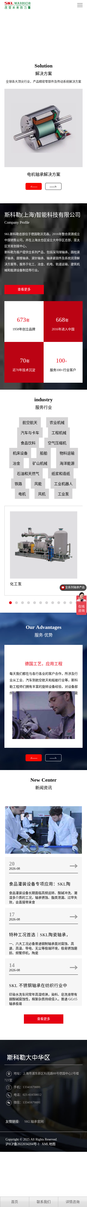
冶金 (16, 463)
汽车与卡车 (30, 433)
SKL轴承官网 (34, 1121)
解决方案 (43, 73)
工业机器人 (63, 484)
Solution (43, 66)
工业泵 (63, 494)
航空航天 (30, 423)
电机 (22, 494)
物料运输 (67, 453)
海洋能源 (67, 463)
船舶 (43, 453)
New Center (43, 780)
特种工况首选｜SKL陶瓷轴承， (40, 935)
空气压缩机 (57, 443)
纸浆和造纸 (61, 474)
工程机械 (59, 433)
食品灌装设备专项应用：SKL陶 (40, 884)
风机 (41, 494)
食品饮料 (28, 443)
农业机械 (57, 423)
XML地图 (48, 1144)
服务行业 (43, 407)
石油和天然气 (28, 474)
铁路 (18, 484)
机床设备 (20, 453)
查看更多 (24, 289)
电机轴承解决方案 (43, 174)
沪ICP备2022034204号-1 (22, 1144)
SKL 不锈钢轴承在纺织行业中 (38, 985)
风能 (38, 484)
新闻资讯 (43, 788)
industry (43, 399)
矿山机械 (39, 463)
